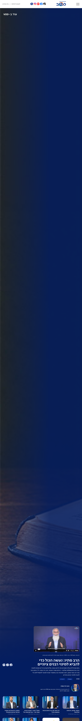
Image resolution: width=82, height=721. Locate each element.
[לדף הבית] (61, 6)
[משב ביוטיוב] (38, 4)
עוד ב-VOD (66, 655)
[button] (77, 4)
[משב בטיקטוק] (44, 4)
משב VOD (72, 655)
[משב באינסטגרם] (35, 4)
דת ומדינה (62, 679)
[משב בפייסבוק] (41, 4)
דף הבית (77, 655)
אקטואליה (70, 679)
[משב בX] (31, 4)
